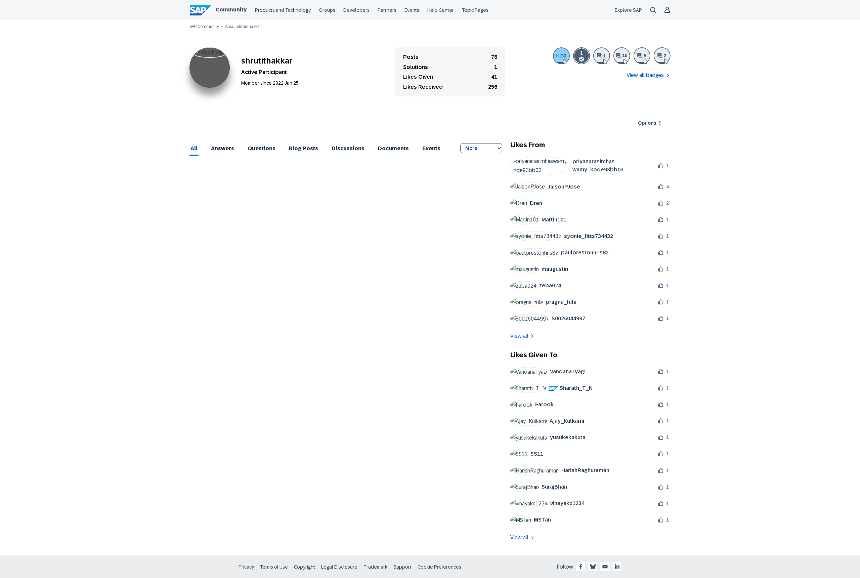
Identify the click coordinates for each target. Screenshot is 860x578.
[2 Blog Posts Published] (662, 55)
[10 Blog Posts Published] (621, 55)
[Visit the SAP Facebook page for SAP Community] (581, 566)
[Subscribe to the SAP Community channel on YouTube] (605, 566)
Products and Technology (283, 10)
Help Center (440, 10)
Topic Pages (475, 10)
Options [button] (647, 123)
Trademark (375, 567)
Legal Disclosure (339, 567)
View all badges (645, 75)
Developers (356, 10)
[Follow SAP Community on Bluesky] (593, 566)
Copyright (304, 567)
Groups (327, 10)
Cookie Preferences (439, 567)
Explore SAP (628, 10)
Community (231, 9)
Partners (387, 10)
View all (519, 336)
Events (411, 10)
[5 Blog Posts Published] (642, 55)
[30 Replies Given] (561, 55)
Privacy (246, 567)
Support (402, 567)
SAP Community (204, 27)
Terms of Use (274, 567)
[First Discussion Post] (601, 55)
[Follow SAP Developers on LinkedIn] (617, 566)
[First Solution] (581, 55)
